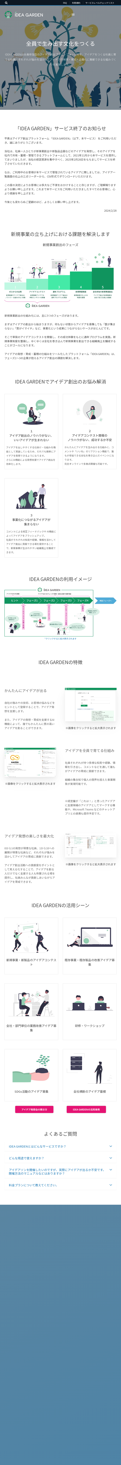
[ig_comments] (30, 762)
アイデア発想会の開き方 (34, 1109)
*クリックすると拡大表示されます (61, 638)
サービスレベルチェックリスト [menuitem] (99, 2)
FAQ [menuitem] (65, 2)
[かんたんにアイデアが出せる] (91, 704)
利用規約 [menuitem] (76, 2)
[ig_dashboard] (91, 845)
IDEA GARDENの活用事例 (86, 1109)
